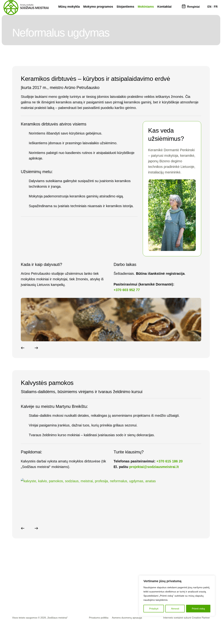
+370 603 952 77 (127, 290)
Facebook (68, 581)
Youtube (67, 597)
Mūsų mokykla (69, 6)
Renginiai (193, 6)
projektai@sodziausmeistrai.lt (154, 467)
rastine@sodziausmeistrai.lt (30, 580)
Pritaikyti (153, 608)
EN (209, 6)
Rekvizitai (18, 591)
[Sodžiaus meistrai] (26, 7)
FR (216, 6)
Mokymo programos (98, 6)
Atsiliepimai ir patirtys (105, 586)
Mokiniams (146, 6)
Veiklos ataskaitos (103, 597)
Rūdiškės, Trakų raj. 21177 (29, 585)
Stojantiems (125, 6)
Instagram (68, 586)
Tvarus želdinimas (134, 592)
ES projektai (100, 592)
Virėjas (127, 581)
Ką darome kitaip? (104, 581)
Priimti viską (198, 608)
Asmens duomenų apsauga (127, 617)
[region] (177, 595)
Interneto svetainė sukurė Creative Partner (186, 617)
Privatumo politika (98, 617)
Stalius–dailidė (131, 586)
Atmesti (175, 608)
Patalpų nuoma (22, 597)
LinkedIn (67, 592)
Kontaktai (164, 6)
